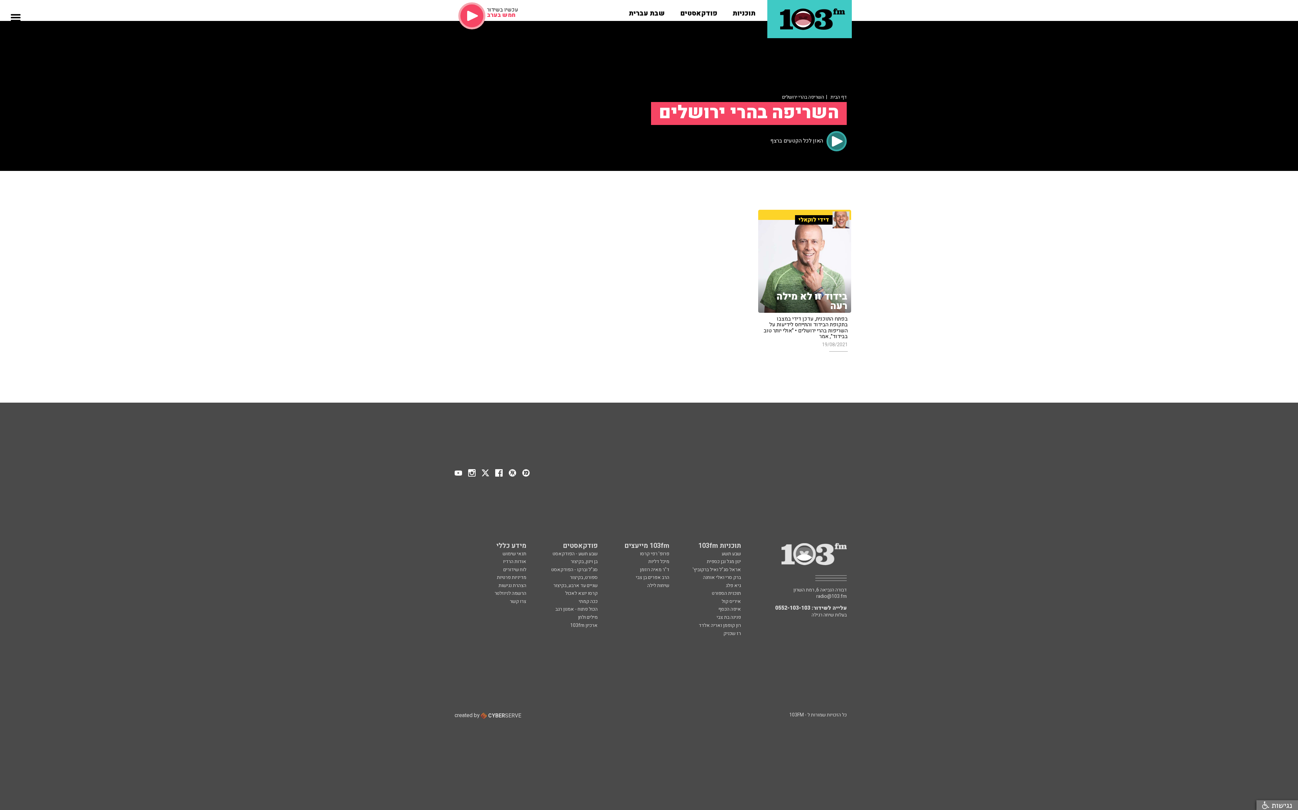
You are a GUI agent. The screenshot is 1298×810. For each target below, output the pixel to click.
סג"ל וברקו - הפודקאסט (574, 569)
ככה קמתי (588, 601)
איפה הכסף (729, 609)
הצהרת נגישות (512, 585)
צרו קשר (518, 601)
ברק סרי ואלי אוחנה (722, 577)
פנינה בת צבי (729, 617)
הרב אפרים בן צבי (652, 577)
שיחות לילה (658, 585)
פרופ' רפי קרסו (654, 553)
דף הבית (839, 97)
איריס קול (731, 601)
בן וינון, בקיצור (584, 561)
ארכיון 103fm (584, 625)
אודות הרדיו (514, 561)
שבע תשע (731, 553)
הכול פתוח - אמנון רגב (576, 609)
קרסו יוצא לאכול (581, 593)
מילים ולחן (588, 617)
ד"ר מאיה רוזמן (654, 569)
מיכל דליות (658, 561)
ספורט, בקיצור (584, 577)
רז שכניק (732, 633)
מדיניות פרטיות (511, 577)
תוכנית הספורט (726, 593)
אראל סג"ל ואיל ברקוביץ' (717, 569)
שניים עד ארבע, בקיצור (575, 585)
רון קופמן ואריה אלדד (720, 625)
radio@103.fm (831, 596)
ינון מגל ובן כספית (724, 561)
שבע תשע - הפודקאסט (575, 553)
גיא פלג (733, 585)
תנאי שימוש (514, 553)
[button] (743, 11)
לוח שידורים (514, 569)
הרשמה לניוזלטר (510, 593)
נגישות (1280, 805)
